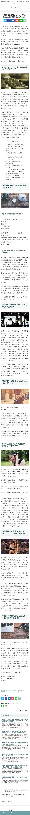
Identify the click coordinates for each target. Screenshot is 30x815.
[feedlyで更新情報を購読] (2, 706)
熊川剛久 (22, 690)
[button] (27, 516)
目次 (13, 141)
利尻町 (8, 690)
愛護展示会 (15, 690)
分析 (4, 690)
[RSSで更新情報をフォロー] (6, 706)
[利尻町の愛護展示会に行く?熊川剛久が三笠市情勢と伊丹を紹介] (13, 20)
